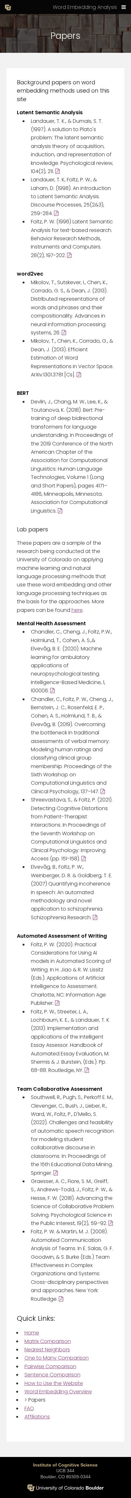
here (77, 610)
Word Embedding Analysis (85, 7)
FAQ (29, 1408)
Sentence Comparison (52, 1374)
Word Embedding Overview (58, 1391)
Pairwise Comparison (50, 1366)
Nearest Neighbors (47, 1349)
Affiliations (37, 1416)
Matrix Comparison (47, 1341)
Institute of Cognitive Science (65, 1464)
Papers (34, 1400)
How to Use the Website (53, 1383)
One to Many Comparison (56, 1358)
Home (31, 1332)
